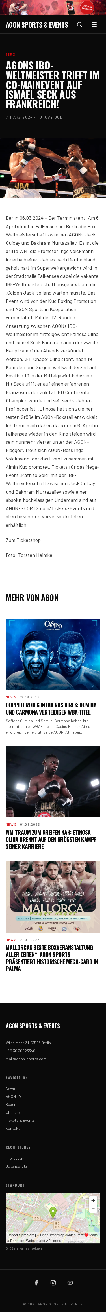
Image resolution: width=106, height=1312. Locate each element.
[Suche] (79, 24)
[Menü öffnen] (94, 24)
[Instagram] (53, 1283)
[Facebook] (36, 1283)
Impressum (15, 1158)
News (10, 1088)
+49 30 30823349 (20, 1050)
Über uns (13, 1112)
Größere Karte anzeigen (24, 1248)
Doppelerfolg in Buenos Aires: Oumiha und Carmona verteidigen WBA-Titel (51, 708)
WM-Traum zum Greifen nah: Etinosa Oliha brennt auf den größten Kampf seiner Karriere (51, 839)
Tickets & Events (20, 1120)
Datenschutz (16, 1166)
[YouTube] (70, 1283)
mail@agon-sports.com (26, 1058)
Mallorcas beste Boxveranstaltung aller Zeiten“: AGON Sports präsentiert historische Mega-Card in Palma (52, 958)
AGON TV (13, 1096)
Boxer (11, 1104)
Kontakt (13, 1128)
